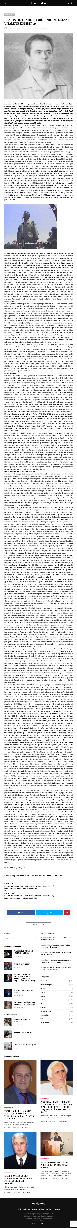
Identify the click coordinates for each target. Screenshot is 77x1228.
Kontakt (34, 1209)
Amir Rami (42, 1224)
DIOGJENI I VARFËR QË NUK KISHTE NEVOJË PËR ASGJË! (24, 1003)
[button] (5, 3)
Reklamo (41, 1209)
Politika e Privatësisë (53, 1209)
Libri (42, 1003)
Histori (43, 992)
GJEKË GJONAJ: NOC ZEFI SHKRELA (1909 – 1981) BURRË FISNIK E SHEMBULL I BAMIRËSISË (18, 1179)
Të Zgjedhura (45, 1022)
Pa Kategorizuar (46, 1011)
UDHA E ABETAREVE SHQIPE (25, 1045)
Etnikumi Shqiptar (46, 985)
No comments (45, 28)
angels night (44, 937)
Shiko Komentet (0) (38, 925)
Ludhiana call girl (46, 945)
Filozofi (43, 988)
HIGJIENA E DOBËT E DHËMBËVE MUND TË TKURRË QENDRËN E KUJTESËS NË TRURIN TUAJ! (24, 978)
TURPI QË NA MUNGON (23, 1033)
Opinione (43, 1007)
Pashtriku (38, 3)
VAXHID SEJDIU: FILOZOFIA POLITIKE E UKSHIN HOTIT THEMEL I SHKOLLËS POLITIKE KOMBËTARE (19, 1114)
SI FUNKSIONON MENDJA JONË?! (23, 991)
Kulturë (43, 1000)
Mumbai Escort (45, 952)
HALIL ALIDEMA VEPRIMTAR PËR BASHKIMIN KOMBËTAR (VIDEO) (54, 1165)
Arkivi (19, 1209)
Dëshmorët (44, 981)
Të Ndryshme (45, 1019)
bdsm (42, 967)
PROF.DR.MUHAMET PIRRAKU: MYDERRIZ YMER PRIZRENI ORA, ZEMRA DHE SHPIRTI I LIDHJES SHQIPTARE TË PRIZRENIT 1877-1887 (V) (56, 1107)
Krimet (43, 996)
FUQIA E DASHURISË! (22, 964)
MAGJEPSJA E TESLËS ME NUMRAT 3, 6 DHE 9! (23, 952)
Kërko (34, 938)
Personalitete (9, 14)
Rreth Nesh (26, 1209)
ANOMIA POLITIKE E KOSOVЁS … (22, 1020)
